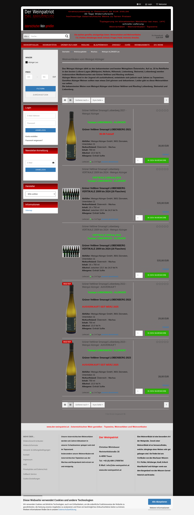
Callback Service (29, 474)
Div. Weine (158, 45)
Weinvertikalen (30, 45)
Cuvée (127, 45)
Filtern (40, 89)
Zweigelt (116, 45)
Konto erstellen (31, 136)
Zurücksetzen (40, 95)
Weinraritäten (50, 45)
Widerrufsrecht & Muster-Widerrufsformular (33, 443)
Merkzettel (162, 4)
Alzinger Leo (33, 62)
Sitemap (28, 210)
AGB (25, 464)
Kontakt (26, 455)
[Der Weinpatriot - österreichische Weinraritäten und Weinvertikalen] (97, 18)
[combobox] (82, 100)
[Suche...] (67, 36)
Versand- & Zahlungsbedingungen (36, 450)
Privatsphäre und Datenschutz (35, 469)
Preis (27, 72)
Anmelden (41, 130)
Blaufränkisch (101, 45)
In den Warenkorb (157, 160)
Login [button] (149, 4)
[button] (139, 4)
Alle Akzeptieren (159, 502)
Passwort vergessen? (34, 140)
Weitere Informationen (159, 508)
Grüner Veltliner (69, 45)
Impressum (27, 460)
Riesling (85, 45)
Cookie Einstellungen (31, 479)
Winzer (28, 57)
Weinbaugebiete (142, 45)
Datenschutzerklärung (67, 509)
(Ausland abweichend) (109, 162)
